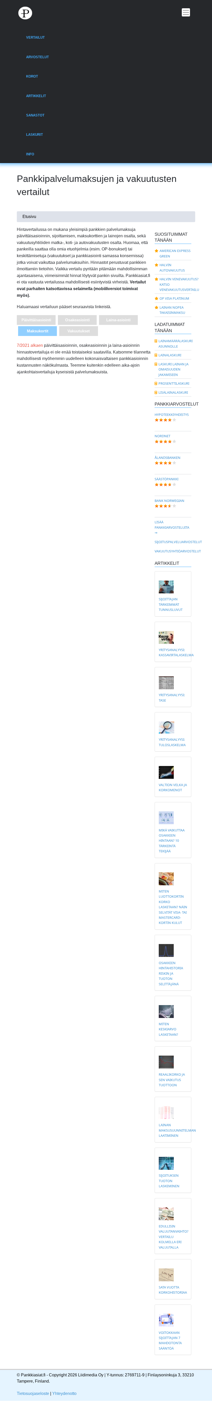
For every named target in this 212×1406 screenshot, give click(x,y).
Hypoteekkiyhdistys (172, 414)
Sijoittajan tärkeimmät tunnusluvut (171, 604)
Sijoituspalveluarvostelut (178, 542)
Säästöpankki (166, 479)
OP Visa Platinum (174, 298)
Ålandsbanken (167, 457)
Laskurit (34, 135)
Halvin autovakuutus (172, 267)
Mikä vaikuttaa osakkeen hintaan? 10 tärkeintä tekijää (172, 841)
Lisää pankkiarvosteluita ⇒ (172, 527)
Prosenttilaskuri (173, 383)
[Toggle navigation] (186, 12)
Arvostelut (37, 57)
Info (30, 154)
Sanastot (35, 115)
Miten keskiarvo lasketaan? (168, 1029)
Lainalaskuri (169, 355)
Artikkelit (36, 96)
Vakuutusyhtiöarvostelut (178, 551)
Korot (32, 76)
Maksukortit (37, 331)
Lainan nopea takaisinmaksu (172, 310)
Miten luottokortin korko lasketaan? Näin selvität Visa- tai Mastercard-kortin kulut (173, 907)
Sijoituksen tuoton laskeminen (169, 1180)
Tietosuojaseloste (33, 1393)
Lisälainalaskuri (173, 392)
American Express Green (175, 253)
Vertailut (35, 37)
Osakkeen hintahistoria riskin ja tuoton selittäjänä (171, 973)
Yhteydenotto (64, 1393)
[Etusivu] (28, 12)
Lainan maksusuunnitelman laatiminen (177, 1130)
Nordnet (162, 436)
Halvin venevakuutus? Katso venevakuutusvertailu (176, 284)
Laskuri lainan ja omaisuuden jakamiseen (173, 369)
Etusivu (29, 216)
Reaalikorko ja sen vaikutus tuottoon (172, 1079)
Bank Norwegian (169, 500)
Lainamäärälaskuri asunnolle (175, 343)
